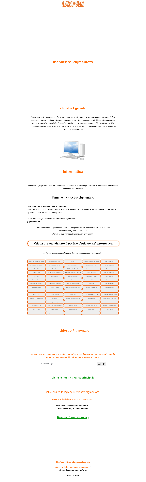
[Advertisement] (73, 29)
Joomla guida (73, 294)
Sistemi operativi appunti (91, 305)
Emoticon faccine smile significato (73, 272)
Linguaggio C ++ (55, 298)
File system (73, 279)
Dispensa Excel (109, 268)
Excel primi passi (109, 276)
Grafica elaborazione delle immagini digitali (36, 284)
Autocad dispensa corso (54, 261)
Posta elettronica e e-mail (73, 301)
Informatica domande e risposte (54, 290)
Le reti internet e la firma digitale (109, 294)
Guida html (91, 283)
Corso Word (54, 268)
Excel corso (36, 276)
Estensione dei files (91, 272)
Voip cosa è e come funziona (54, 313)
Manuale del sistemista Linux (73, 298)
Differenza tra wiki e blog (91, 268)
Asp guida (73, 261)
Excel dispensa (54, 276)
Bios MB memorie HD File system (91, 261)
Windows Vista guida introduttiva (91, 313)
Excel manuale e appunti (91, 276)
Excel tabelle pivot (36, 279)
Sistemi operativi (73, 305)
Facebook (54, 279)
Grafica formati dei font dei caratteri (55, 284)
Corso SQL (36, 268)
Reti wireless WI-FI (36, 305)
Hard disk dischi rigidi (36, 287)
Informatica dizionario (109, 287)
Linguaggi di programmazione (36, 298)
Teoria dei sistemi (91, 309)
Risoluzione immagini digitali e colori (55, 306)
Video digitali (110, 309)
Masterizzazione (91, 298)
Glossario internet (110, 279)
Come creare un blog (109, 261)
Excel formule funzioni (73, 276)
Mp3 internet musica (36, 301)
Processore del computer (109, 301)
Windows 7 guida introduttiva (73, 313)
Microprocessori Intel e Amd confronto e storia (109, 299)
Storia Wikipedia (54, 309)
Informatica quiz (73, 290)
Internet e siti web (55, 294)
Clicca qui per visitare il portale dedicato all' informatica (73, 243)
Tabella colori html (73, 309)
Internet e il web (36, 294)
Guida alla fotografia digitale (73, 283)
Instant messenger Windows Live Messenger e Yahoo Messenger (109, 291)
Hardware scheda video (91, 287)
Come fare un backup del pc (36, 265)
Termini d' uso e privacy (73, 417)
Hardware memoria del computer (73, 287)
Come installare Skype (73, 265)
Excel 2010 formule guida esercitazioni (109, 273)
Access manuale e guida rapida (36, 261)
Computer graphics (109, 265)
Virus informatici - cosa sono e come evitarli (36, 313)
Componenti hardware (91, 265)
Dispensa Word (36, 272)
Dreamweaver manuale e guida (55, 272)
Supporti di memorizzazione (109, 305)
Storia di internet (36, 309)
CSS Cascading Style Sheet (73, 268)
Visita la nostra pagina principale (73, 377)
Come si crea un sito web (54, 265)
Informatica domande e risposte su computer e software (36, 291)
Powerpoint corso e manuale (91, 301)
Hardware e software (54, 287)
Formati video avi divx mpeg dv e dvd (91, 280)
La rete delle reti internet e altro (91, 294)
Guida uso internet (109, 283)
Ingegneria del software (91, 290)
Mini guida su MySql (54, 301)
